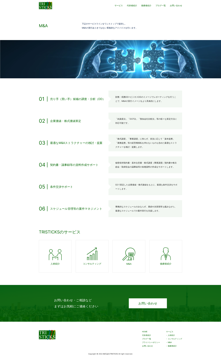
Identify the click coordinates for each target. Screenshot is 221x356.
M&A (170, 342)
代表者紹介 (132, 5)
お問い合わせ (176, 5)
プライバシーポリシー (151, 342)
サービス (119, 5)
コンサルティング (175, 339)
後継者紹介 (146, 5)
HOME (144, 331)
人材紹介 (171, 335)
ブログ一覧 (161, 5)
